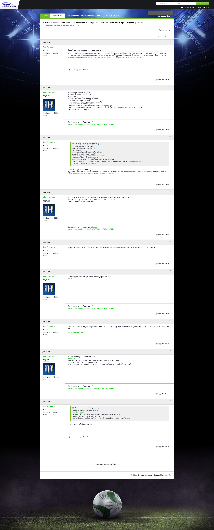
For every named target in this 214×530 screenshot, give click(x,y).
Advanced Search (165, 16)
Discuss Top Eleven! (61, 23)
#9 (170, 400)
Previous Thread (102, 464)
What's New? (58, 16)
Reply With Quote (163, 80)
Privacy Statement (145, 475)
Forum (45, 16)
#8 (170, 350)
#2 (170, 86)
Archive (134, 475)
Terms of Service (160, 475)
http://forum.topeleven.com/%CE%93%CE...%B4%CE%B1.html (92, 124)
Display (167, 37)
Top (170, 475)
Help (199, 7)
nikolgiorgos (78, 70)
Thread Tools (157, 37)
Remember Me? (189, 7)
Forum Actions (87, 16)
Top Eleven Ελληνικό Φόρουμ (85, 23)
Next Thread (113, 464)
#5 (170, 241)
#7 (170, 320)
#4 (170, 191)
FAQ (110, 16)
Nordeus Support (74, 358)
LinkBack (146, 37)
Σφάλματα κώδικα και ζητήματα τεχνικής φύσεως (120, 23)
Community (73, 16)
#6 (170, 270)
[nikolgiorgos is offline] (49, 105)
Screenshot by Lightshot (76, 332)
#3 (170, 136)
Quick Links (101, 16)
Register (206, 7)
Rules (116, 16)
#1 (170, 41)
